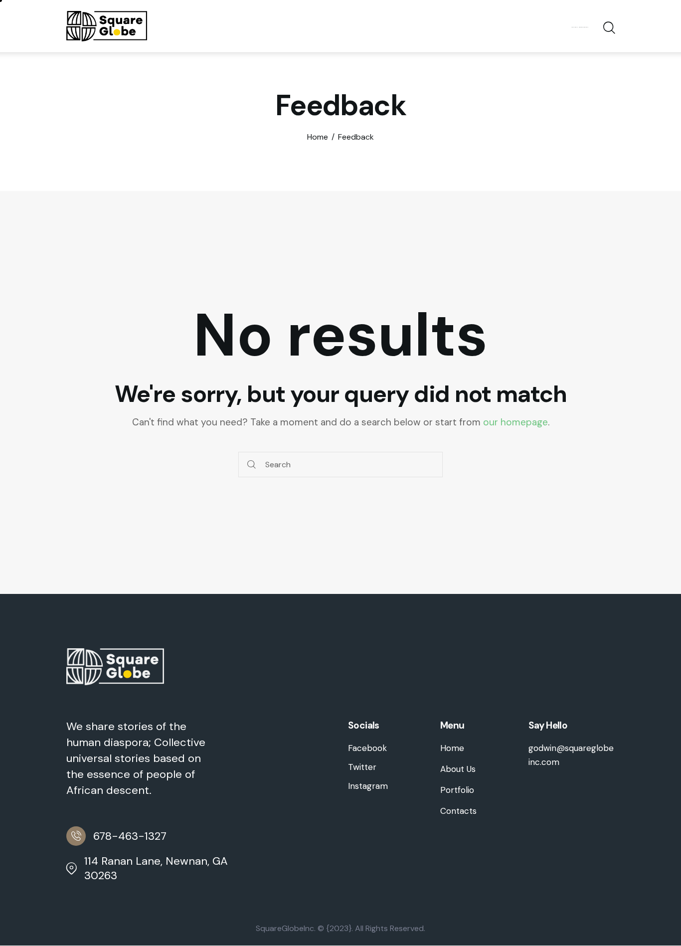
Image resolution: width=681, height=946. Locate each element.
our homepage (515, 422)
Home (317, 137)
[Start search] (608, 28)
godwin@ (546, 748)
